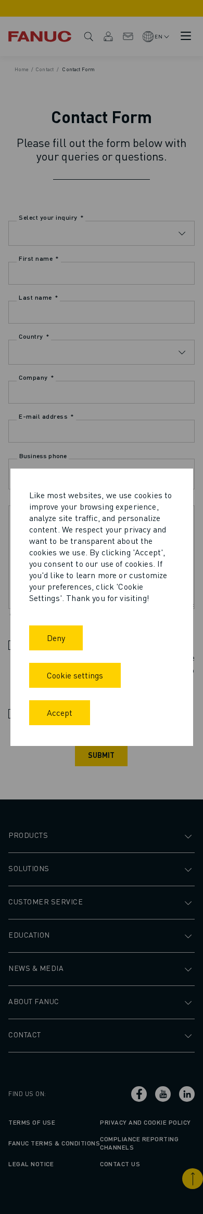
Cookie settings (75, 675)
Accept (59, 712)
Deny (56, 637)
